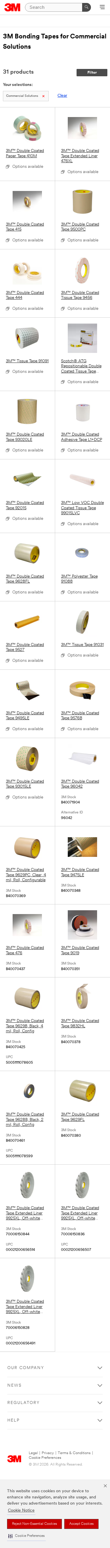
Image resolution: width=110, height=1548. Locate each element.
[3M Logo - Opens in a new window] (12, 7)
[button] (26, 1536)
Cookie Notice (21, 1510)
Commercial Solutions (22, 96)
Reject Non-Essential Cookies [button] (34, 1524)
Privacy (48, 1453)
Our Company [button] (25, 1368)
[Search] (86, 7)
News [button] (14, 1385)
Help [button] (13, 1420)
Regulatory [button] (23, 1403)
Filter (92, 73)
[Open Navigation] (102, 7)
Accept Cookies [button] (81, 1524)
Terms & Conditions (74, 1453)
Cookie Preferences (45, 1458)
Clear (62, 96)
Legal (33, 1453)
